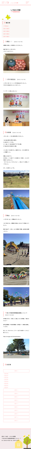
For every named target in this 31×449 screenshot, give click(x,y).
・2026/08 (5, 373)
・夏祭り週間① (5, 36)
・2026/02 (5, 385)
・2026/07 (5, 375)
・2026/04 (5, 381)
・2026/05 (5, 379)
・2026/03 (5, 383)
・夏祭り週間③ (5, 31)
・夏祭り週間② (5, 34)
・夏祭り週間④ (5, 28)
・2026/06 (5, 377)
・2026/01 (5, 387)
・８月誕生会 (5, 26)
